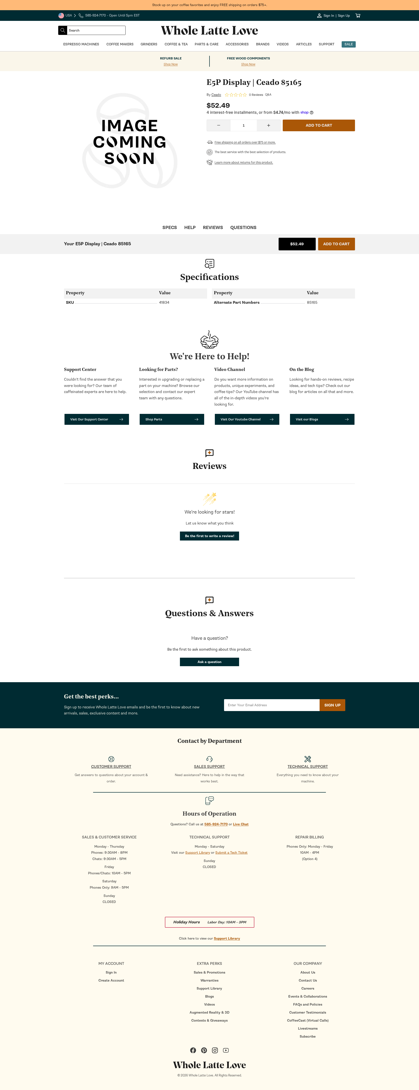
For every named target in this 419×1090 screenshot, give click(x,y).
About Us (307, 972)
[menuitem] (111, 972)
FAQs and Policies (307, 1004)
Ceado (216, 95)
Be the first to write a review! (209, 536)
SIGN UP (332, 705)
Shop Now (171, 64)
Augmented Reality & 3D (209, 1012)
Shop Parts (153, 419)
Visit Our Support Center (89, 419)
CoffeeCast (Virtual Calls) (308, 1020)
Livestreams (308, 1028)
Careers (307, 988)
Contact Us (308, 980)
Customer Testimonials (307, 1012)
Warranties (209, 980)
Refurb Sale (171, 58)
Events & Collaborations (307, 996)
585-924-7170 (216, 824)
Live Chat (241, 824)
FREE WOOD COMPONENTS (248, 58)
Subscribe (308, 1036)
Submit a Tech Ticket (231, 853)
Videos (209, 1004)
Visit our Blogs (307, 419)
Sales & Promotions (209, 972)
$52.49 (297, 244)
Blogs (209, 996)
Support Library (197, 853)
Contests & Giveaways (209, 1020)
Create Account (111, 980)
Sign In (111, 972)
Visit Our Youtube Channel (241, 419)
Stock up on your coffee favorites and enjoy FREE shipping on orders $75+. (209, 5)
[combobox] (96, 30)
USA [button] (67, 16)
